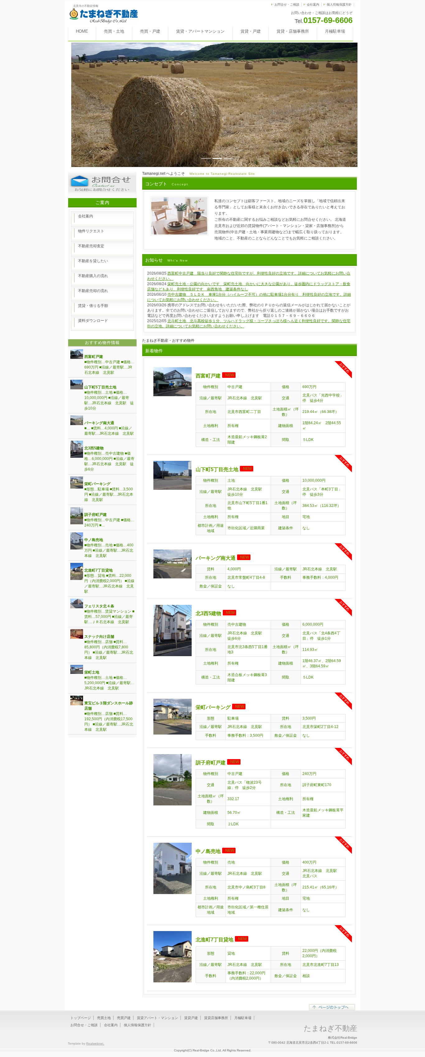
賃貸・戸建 (251, 31)
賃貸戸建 (191, 1018)
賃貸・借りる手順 (93, 306)
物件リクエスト (91, 231)
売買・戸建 (150, 31)
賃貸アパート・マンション (157, 1018)
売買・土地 (114, 31)
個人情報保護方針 (339, 4)
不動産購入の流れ (93, 276)
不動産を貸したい (93, 261)
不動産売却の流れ (93, 291)
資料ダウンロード (93, 320)
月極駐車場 (335, 31)
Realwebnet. (95, 1043)
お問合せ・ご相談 (286, 4)
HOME (82, 31)
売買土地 (104, 1018)
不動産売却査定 (91, 246)
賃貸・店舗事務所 (293, 31)
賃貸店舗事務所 (216, 1018)
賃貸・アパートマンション (200, 31)
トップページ (80, 1018)
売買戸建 (124, 1018)
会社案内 (313, 4)
